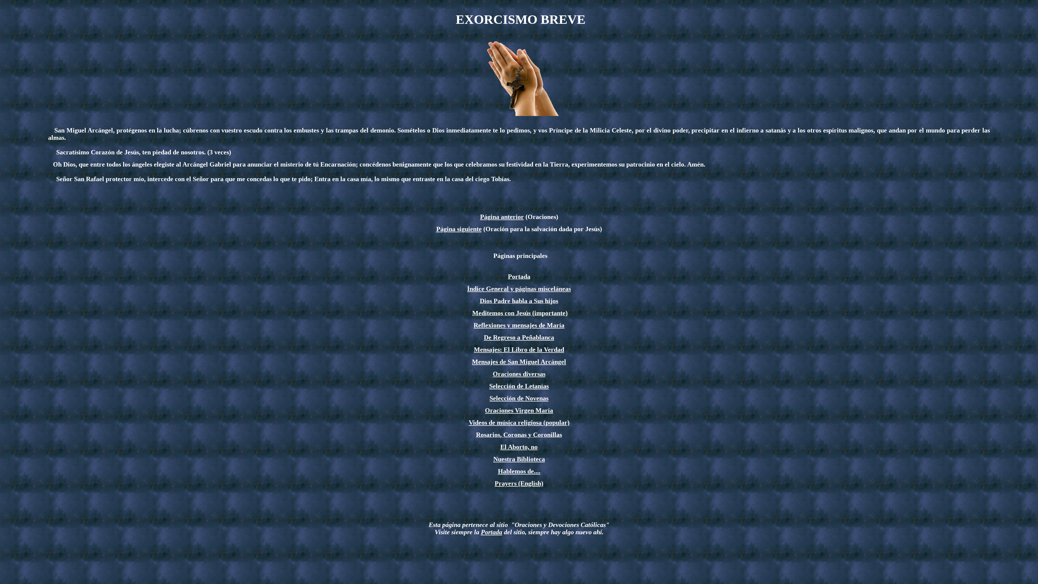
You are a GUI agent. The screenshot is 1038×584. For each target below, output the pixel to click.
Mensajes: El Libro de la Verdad (519, 349)
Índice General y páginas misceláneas (519, 288)
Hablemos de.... (519, 471)
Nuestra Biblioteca (519, 459)
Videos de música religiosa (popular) (519, 422)
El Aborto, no (519, 446)
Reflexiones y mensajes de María (519, 325)
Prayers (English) (519, 483)
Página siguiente (459, 229)
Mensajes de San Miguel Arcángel (519, 361)
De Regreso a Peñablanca (519, 337)
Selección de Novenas (519, 398)
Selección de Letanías (519, 386)
